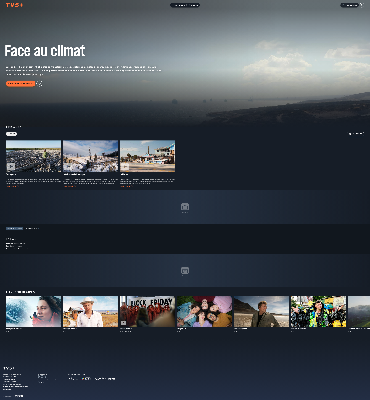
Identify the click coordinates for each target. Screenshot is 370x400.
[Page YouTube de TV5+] (46, 376)
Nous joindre (7, 389)
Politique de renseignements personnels (15, 386)
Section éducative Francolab (12, 384)
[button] (178, 5)
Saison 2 (11, 134)
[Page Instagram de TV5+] (42, 376)
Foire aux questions (9, 379)
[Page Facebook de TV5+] (39, 376)
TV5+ (42, 382)
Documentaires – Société (14, 228)
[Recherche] (362, 5)
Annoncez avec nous (9, 376)
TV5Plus (14, 5)
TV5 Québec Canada (9, 381)
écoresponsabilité (31, 228)
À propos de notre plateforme (12, 374)
